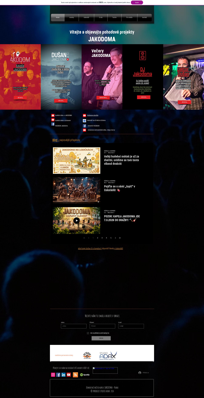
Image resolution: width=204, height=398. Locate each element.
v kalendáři (118, 249)
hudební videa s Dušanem (63, 120)
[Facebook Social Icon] (53, 124)
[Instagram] (53, 375)
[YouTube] (69, 375)
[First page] (84, 238)
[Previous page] (89, 238)
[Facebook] (58, 375)
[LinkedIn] (63, 375)
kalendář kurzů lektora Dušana (96, 120)
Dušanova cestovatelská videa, (97, 130)
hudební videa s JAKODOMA (63, 115)
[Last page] (120, 238)
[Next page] (115, 238)
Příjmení (92, 322)
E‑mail (120, 322)
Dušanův (90, 126)
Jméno (62, 322)
